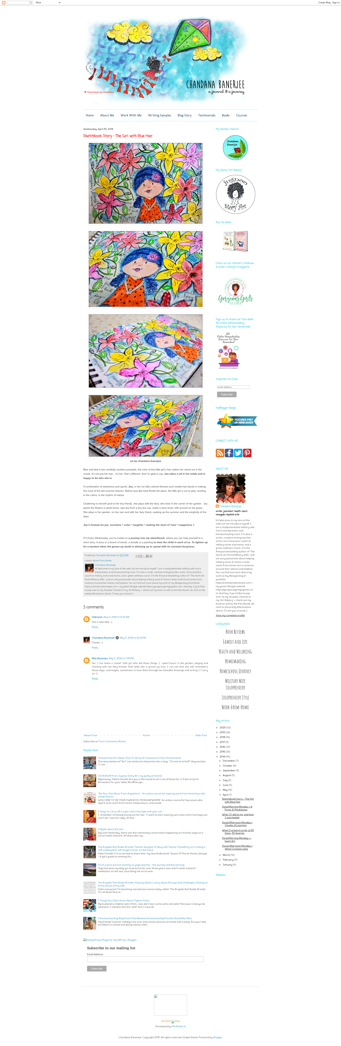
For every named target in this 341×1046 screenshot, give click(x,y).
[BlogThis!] (140, 556)
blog (177, 1020)
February (228, 859)
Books (226, 115)
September (229, 770)
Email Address (95, 954)
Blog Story (185, 115)
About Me (107, 115)
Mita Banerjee (100, 658)
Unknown (97, 617)
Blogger (217, 1037)
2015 (223, 751)
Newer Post (90, 735)
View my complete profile (230, 615)
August (227, 775)
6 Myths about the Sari (110, 829)
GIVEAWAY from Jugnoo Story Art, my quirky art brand (130, 775)
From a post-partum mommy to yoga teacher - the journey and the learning (141, 864)
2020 (223, 727)
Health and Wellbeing (235, 651)
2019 (223, 732)
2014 (223, 756)
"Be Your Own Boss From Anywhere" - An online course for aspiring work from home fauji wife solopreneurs (151, 795)
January (228, 864)
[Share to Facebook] (147, 556)
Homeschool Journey (235, 671)
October (228, 765)
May (225, 789)
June (226, 785)
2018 (223, 737)
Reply (95, 626)
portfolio (166, 1020)
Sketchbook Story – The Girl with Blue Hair (238, 800)
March (227, 854)
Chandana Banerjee (103, 637)
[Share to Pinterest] (151, 556)
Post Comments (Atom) (112, 741)
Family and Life (235, 641)
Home (90, 115)
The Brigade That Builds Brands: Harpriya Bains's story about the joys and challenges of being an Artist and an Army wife (153, 884)
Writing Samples (159, 115)
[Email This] (137, 556)
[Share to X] (144, 556)
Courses (241, 115)
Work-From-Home (102, 560)
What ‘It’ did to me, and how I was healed (238, 816)
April (226, 794)
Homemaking (235, 661)
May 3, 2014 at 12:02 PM (133, 637)
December (229, 760)
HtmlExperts (179, 1026)
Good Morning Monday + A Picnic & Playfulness (237, 808)
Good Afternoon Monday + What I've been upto (237, 847)
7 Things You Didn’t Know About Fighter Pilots (123, 900)
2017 (223, 742)
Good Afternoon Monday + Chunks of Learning (237, 824)
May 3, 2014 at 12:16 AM (116, 617)
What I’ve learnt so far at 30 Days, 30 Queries (238, 832)
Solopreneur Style (235, 697)
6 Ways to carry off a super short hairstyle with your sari (130, 811)
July (225, 780)
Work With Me (131, 115)
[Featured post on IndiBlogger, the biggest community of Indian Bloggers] (237, 428)
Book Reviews (235, 631)
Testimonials (206, 115)
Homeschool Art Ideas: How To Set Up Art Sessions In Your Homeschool (139, 757)
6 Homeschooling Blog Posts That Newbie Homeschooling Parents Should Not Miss (145, 918)
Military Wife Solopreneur (235, 684)
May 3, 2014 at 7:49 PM (121, 658)
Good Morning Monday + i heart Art (236, 839)
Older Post (201, 735)
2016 (223, 746)
